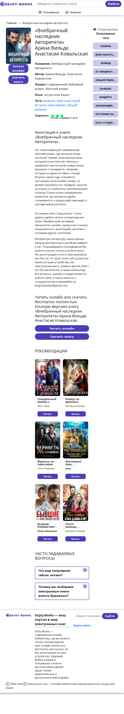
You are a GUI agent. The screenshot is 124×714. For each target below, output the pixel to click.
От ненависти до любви (106, 71)
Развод (106, 63)
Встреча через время (50, 105)
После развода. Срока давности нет (74, 525)
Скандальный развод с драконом (46, 400)
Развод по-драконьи (72, 400)
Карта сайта (82, 625)
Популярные (51, 12)
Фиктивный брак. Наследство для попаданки (75, 463)
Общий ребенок (106, 80)
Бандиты (105, 97)
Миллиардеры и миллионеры (106, 105)
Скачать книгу (18, 79)
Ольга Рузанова (45, 468)
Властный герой (68, 101)
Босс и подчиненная (106, 122)
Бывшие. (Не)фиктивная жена (47, 525)
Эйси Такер (43, 406)
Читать (47, 414)
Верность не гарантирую (45, 463)
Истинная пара (105, 114)
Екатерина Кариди (75, 531)
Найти (113, 4)
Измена (105, 46)
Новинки (75, 12)
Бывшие (49, 101)
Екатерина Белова (75, 406)
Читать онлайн (18, 68)
